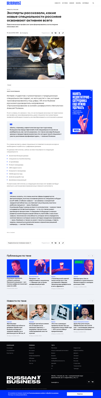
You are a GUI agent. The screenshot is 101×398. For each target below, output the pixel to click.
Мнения (71, 3)
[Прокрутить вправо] (92, 255)
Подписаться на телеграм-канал (18, 243)
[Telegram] (88, 381)
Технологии (77, 366)
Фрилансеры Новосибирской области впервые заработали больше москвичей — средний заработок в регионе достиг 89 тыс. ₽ (16, 328)
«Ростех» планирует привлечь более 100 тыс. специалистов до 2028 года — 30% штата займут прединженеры (61, 327)
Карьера (54, 358)
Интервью (85, 3)
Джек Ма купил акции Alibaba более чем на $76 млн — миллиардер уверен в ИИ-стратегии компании (84, 326)
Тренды (76, 368)
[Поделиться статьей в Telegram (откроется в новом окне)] (51, 32)
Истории (65, 3)
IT (51, 368)
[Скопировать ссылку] (63, 32)
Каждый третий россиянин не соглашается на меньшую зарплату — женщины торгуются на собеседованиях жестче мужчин (39, 328)
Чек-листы (32, 360)
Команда (10, 348)
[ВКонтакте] (92, 381)
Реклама (54, 348)
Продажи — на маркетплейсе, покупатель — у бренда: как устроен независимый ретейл (39, 281)
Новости (57, 3)
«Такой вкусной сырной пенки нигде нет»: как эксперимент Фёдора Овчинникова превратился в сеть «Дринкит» (61, 282)
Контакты (10, 353)
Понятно (80, 394)
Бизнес (53, 355)
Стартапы (77, 363)
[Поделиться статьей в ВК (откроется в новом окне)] (55, 32)
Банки (53, 353)
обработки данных (52, 393)
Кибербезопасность (58, 360)
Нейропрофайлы (34, 355)
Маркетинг (77, 348)
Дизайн (53, 363)
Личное (76, 355)
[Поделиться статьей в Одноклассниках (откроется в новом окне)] (59, 32)
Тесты (31, 363)
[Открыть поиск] (93, 3)
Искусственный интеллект (60, 350)
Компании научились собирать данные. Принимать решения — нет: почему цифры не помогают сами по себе (17, 282)
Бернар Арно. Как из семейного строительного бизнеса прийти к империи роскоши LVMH (83, 281)
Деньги (76, 353)
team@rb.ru (55, 382)
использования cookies (37, 393)
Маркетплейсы (78, 350)
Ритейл (76, 358)
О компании (10, 350)
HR (52, 366)
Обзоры (78, 3)
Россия (15, 9)
